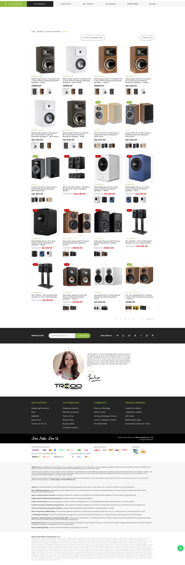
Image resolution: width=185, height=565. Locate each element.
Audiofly (140, 538)
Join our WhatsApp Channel (105, 416)
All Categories (15, 4)
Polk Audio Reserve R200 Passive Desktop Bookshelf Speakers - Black (107, 243)
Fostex (63, 546)
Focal (96, 130)
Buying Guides (68, 424)
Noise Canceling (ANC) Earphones (90, 515)
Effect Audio (85, 544)
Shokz (77, 555)
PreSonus (42, 554)
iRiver (76, 547)
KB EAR (39, 549)
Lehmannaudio (93, 549)
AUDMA (53, 540)
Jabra (92, 547)
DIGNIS (130, 543)
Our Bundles (130, 238)
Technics (91, 557)
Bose (131, 540)
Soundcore (136, 555)
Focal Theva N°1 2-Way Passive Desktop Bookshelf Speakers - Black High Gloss (44, 189)
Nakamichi (146, 550)
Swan (52, 557)
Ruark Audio (131, 554)
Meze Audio (94, 550)
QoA (93, 554)
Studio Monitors (124, 505)
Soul (129, 555)
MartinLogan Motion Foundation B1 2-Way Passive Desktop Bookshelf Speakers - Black (45, 81)
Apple (70, 538)
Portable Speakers (69, 498)
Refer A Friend (99, 412)
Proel (60, 554)
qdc (85, 554)
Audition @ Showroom (40, 408)
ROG (123, 554)
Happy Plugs (103, 546)
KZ (82, 549)
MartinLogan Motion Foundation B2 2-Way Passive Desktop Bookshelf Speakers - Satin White (44, 135)
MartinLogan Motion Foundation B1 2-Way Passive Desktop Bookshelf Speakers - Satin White (77, 81)
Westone (129, 558)
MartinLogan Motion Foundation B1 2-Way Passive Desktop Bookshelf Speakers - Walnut (108, 81)
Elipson (98, 544)
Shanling (70, 555)
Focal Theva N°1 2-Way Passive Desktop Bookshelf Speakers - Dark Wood (138, 135)
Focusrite (56, 546)
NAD (124, 550)
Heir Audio (125, 546)
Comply (46, 543)
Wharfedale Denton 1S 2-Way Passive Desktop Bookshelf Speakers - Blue (137, 189)
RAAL (109, 554)
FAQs (33, 412)
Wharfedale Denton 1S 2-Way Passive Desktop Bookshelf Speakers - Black (43, 243)
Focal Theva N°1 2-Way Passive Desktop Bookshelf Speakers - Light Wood (106, 135)
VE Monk (88, 558)
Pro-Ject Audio (132, 292)
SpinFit (143, 555)
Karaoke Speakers (107, 490)
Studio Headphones (138, 505)
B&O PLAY (80, 540)
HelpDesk (35, 416)
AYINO (69, 540)
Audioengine (130, 538)
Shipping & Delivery (70, 408)
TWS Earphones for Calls (136, 511)
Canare (114, 541)
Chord (140, 541)
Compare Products (70, 428)
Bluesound (124, 540)
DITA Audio (138, 543)
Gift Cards (129, 416)
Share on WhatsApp (102, 408)
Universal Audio (72, 558)
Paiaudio (100, 552)
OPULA (83, 552)
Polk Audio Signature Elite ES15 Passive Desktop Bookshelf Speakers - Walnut (75, 297)
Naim (139, 550)
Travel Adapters (136, 515)
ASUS (89, 538)
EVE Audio (116, 544)
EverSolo (124, 544)
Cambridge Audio (91, 541)
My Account (36, 420)
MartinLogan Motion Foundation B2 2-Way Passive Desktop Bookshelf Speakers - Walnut (138, 81)
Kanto (33, 549)
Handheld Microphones (108, 505)
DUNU (145, 543)
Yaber (47, 560)
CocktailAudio (36, 543)
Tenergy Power (101, 557)
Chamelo (133, 541)
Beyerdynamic (114, 540)
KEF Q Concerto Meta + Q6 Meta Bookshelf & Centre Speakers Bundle (76, 189)
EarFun (42, 544)
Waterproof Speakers (84, 498)
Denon (124, 543)
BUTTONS (64, 541)
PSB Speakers (68, 554)
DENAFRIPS (117, 543)
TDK (81, 557)
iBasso (41, 547)
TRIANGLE (142, 557)
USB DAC (77, 511)
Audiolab (147, 538)
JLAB (125, 547)
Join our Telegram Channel (105, 420)
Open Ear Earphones (56, 502)
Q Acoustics (78, 554)
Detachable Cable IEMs (74, 523)
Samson (140, 554)
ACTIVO (44, 538)
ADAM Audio (52, 538)
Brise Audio (44, 541)
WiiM (151, 558)
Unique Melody (59, 558)
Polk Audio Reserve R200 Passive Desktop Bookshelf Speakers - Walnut (76, 243)
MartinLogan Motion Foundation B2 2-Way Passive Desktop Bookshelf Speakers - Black (76, 135)
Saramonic (42, 555)
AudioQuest (35, 540)
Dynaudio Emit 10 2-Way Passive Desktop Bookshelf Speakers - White (107, 297)
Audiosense (45, 540)
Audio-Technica (119, 538)
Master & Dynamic (56, 550)
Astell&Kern (82, 538)
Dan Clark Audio (84, 543)
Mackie (143, 549)
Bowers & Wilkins (140, 540)
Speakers (40, 32)
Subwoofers (132, 490)
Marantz (150, 549)
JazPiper (108, 547)
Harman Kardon (115, 546)
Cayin (120, 541)
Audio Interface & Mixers (73, 505)
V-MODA (81, 558)
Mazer (66, 550)
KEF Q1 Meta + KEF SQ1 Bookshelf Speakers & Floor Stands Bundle (44, 296)
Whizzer (145, 558)
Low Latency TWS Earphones (94, 487)
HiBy (132, 546)
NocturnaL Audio (47, 552)
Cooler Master (55, 543)
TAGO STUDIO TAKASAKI (70, 557)
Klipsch (54, 549)
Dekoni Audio (108, 543)
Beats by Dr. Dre (102, 540)
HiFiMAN (137, 546)
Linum (120, 549)
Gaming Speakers (76, 487)
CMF (149, 541)
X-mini (34, 560)
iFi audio (55, 547)
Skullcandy (103, 555)
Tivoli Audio (120, 557)
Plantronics (139, 552)
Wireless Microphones (91, 505)
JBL (114, 547)
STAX (148, 555)
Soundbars (95, 490)
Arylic (75, 538)
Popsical (34, 554)
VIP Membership (100, 424)
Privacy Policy (68, 420)
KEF (64, 184)
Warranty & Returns (71, 412)
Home (33, 32)
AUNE (58, 540)
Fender (131, 544)
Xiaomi (40, 560)
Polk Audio (67, 238)
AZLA (73, 540)
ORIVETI (89, 552)
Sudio (42, 557)
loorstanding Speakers (56, 523)
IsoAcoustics (84, 547)
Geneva (89, 546)
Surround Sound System (81, 490)
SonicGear (112, 555)
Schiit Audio (52, 555)
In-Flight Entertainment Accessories (116, 515)
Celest (126, 541)
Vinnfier (106, 558)
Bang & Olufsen (89, 540)
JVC (139, 547)
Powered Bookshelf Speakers (61, 490)
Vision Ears (114, 558)
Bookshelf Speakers (53, 32)
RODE (119, 554)
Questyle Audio (101, 554)
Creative (70, 543)
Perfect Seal (129, 552)
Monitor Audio (110, 550)
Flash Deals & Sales (133, 420)
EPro (103, 544)
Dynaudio (98, 292)
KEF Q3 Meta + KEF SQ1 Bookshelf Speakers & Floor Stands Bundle (138, 242)
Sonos (119, 555)
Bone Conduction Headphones (75, 502)
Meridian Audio (83, 550)
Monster (119, 550)
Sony (124, 555)
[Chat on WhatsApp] (180, 548)
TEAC (85, 557)
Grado (95, 546)
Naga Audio (131, 550)
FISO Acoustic (42, 546)
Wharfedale (99, 184)
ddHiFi (94, 543)
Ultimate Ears (40, 558)
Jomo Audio (132, 547)
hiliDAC (144, 546)
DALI (76, 543)
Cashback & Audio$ (133, 412)
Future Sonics (71, 546)
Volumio (122, 558)
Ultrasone (49, 558)
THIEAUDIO (110, 557)
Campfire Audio (105, 541)
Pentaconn (120, 552)
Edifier (77, 544)
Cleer (145, 541)
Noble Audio (35, 552)
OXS (94, 552)
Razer (114, 554)
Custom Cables (89, 523)
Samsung (147, 554)
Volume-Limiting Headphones (60, 527)
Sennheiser (62, 555)
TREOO (127, 557)
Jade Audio (100, 547)
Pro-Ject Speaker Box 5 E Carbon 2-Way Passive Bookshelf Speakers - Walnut (139, 297)
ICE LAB (48, 547)
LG (116, 549)
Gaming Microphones (61, 487)
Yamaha (53, 560)
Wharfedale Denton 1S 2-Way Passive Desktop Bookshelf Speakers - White (106, 189)
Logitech (126, 549)
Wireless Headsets (45, 487)
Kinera (48, 549)
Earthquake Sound (60, 544)
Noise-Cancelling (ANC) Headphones (62, 515)
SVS (47, 557)
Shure (82, 555)
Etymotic (109, 544)
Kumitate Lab (75, 549)
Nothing (57, 552)
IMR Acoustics (68, 547)
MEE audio (73, 550)
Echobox (71, 544)
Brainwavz (35, 541)
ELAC (92, 544)
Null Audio (70, 552)
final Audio (142, 544)
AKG (64, 538)
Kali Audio (146, 547)
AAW (38, 538)
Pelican (112, 552)
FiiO (136, 544)
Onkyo (77, 552)
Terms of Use (68, 416)
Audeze (94, 538)
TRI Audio (134, 557)
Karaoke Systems (121, 490)
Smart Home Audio (47, 492)
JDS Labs (119, 547)
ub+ (32, 558)
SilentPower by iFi (91, 555)
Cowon (63, 543)
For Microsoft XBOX (112, 487)
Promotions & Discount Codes (137, 424)
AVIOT (63, 540)
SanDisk (34, 555)
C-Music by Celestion (76, 541)
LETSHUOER (110, 549)
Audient (101, 538)
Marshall (35, 550)
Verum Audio (97, 558)
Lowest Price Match (133, 408)
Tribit (148, 557)
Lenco (103, 549)
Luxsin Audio (135, 549)
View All (150, 319)
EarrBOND (49, 544)
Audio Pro (108, 538)
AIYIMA (60, 538)
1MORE (33, 538)
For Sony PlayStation (127, 487)
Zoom (59, 560)
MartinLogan (37, 76)
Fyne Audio (81, 546)
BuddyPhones (54, 541)
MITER (102, 550)
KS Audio (66, 549)
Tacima (58, 557)
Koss (60, 549)
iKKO (60, 547)
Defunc (99, 543)
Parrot (106, 552)
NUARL (63, 552)
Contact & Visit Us (38, 424)
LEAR (85, 549)
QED (89, 554)
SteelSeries (35, 557)
